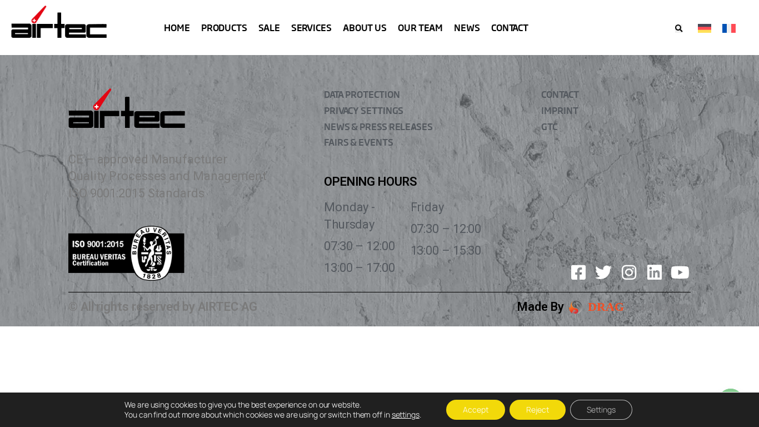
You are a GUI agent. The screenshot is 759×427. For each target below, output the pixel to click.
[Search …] (678, 28)
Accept (475, 409)
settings (406, 415)
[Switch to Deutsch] (704, 27)
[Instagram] (629, 272)
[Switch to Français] (729, 27)
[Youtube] (680, 272)
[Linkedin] (654, 272)
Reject (537, 409)
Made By (540, 307)
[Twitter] (603, 272)
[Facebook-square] (578, 272)
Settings (601, 409)
